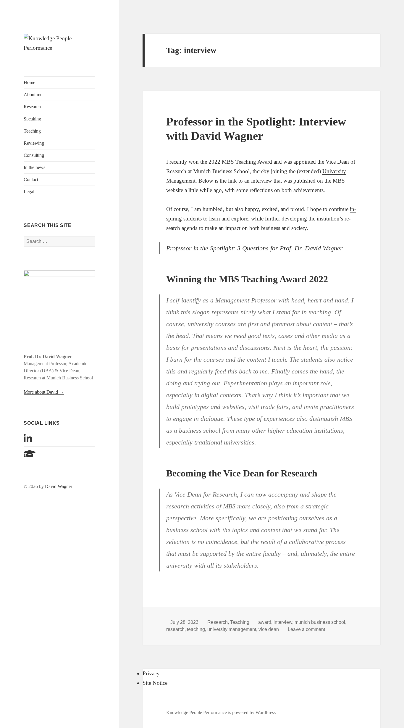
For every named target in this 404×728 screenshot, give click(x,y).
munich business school (320, 622)
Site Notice (155, 683)
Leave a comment (306, 629)
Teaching (32, 130)
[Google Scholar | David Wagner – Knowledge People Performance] (29, 455)
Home (29, 82)
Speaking (32, 118)
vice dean (268, 629)
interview (283, 622)
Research (32, 106)
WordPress (266, 712)
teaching (196, 629)
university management (231, 629)
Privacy (151, 673)
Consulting (34, 155)
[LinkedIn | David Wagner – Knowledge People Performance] (28, 440)
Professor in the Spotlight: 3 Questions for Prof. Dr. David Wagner (254, 248)
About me (33, 94)
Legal (29, 191)
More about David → (44, 391)
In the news (34, 167)
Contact (31, 179)
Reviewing (34, 143)
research (175, 629)
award (264, 622)
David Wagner (58, 486)
